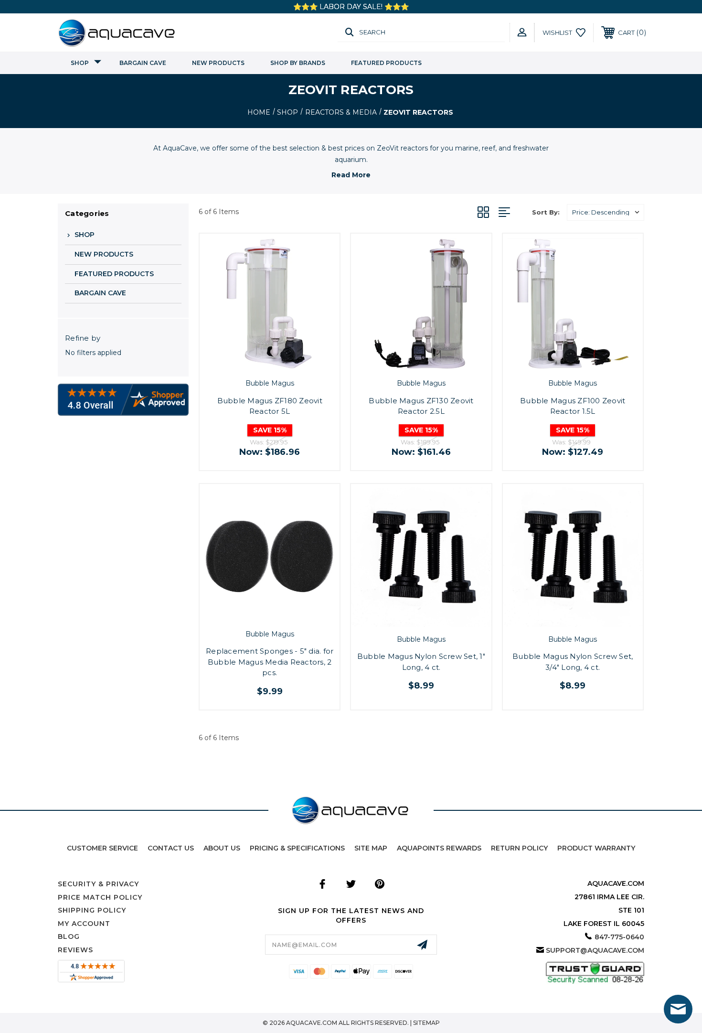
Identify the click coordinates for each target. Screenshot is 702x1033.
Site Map (370, 848)
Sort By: (546, 212)
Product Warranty (596, 848)
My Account (84, 923)
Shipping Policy (92, 910)
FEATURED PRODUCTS (386, 62)
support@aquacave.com (595, 950)
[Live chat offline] (678, 1009)
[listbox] (605, 212)
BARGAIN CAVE (142, 62)
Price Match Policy (100, 897)
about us (221, 848)
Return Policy (519, 848)
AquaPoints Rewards (439, 848)
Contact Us (171, 848)
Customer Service (102, 848)
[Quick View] (258, 362)
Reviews (75, 950)
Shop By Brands (297, 62)
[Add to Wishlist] (280, 362)
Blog (69, 936)
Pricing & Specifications (297, 848)
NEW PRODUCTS (218, 62)
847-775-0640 (619, 937)
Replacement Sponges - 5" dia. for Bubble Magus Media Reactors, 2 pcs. (269, 661)
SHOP (80, 62)
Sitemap (426, 1022)
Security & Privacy (98, 884)
